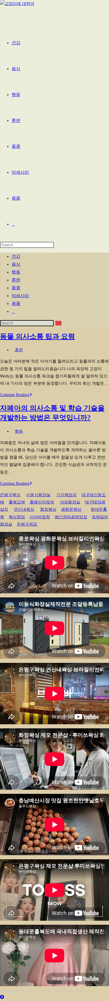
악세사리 (20, 295)
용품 (16, 303)
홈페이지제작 (42, 502)
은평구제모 (27, 524)
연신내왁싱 (24, 509)
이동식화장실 (38, 495)
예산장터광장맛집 (71, 517)
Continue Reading (16, 395)
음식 (16, 264)
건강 (16, 256)
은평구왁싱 (10, 495)
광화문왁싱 (71, 509)
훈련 (16, 280)
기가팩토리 (66, 495)
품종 (16, 287)
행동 (16, 272)
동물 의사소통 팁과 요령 (37, 336)
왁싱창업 (17, 517)
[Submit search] (58, 323)
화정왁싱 (48, 509)
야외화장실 (70, 502)
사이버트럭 (40, 517)
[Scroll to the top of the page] (2, 997)
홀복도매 (17, 502)
